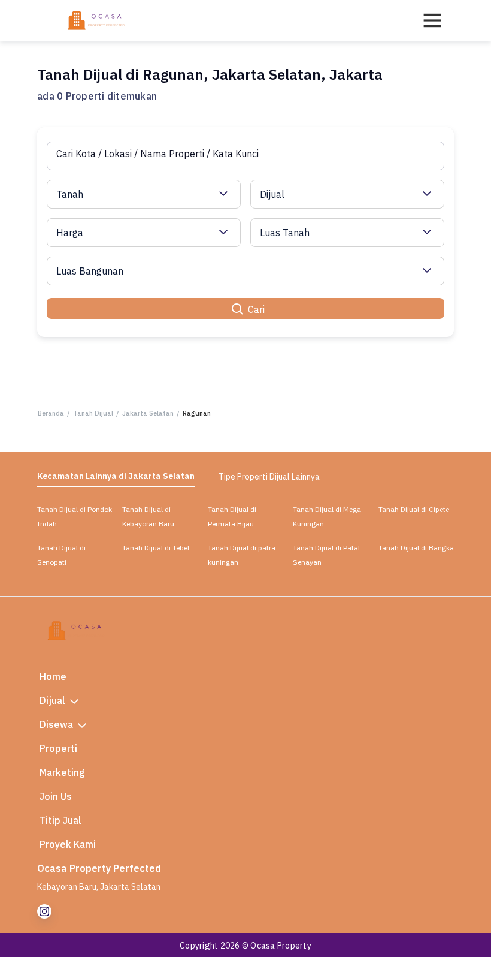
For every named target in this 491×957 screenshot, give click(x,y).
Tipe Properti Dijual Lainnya (269, 476)
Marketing (62, 772)
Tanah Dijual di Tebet (156, 547)
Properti (58, 748)
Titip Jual (60, 820)
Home (53, 676)
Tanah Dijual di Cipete (413, 509)
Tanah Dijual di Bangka (416, 547)
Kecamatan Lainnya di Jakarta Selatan (116, 476)
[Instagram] (44, 911)
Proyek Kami (68, 844)
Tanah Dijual (93, 413)
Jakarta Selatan (148, 413)
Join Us (56, 796)
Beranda (51, 413)
